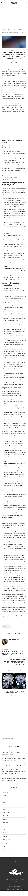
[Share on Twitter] (15, 633)
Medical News (6, 816)
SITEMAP (17, 881)
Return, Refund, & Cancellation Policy (14, 886)
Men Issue (5, 822)
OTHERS (5, 832)
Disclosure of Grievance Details (14, 889)
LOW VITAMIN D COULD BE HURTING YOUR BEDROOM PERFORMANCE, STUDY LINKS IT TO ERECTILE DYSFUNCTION (14, 778)
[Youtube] (19, 861)
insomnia (14, 623)
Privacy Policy (11, 881)
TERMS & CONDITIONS (14, 884)
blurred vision (6, 623)
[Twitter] (12, 861)
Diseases (5, 795)
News (4, 829)
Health (4, 805)
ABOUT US (6, 879)
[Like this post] (11, 633)
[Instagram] (16, 861)
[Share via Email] (19, 633)
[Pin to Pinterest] (17, 633)
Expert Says (6, 799)
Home (3, 29)
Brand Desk (5, 792)
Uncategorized (11, 29)
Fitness (4, 802)
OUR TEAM (21, 879)
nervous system (6, 626)
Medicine (5, 819)
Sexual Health (6, 839)
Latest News (6, 812)
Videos (4, 846)
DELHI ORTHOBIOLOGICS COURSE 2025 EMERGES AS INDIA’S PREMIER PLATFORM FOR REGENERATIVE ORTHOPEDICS (14, 771)
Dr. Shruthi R (14, 62)
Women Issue (6, 849)
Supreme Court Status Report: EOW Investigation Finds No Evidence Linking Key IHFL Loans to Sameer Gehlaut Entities (14, 752)
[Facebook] (9, 861)
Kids (4, 809)
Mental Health (6, 826)
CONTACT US (13, 879)
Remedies (5, 836)
